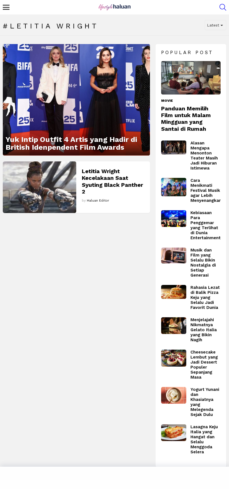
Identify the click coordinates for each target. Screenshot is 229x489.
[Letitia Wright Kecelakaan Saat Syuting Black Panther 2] (39, 187)
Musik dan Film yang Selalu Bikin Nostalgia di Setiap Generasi (203, 263)
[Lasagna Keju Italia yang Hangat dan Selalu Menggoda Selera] (173, 432)
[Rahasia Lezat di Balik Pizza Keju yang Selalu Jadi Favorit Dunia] (173, 292)
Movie (167, 101)
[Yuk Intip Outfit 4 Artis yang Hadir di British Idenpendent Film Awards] (76, 100)
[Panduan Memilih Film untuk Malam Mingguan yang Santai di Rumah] (191, 78)
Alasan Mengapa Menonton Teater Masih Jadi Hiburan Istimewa (204, 156)
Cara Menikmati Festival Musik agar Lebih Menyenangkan (205, 190)
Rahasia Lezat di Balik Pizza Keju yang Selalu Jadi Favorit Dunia (205, 297)
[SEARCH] (223, 7)
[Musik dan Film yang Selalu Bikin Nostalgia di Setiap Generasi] (173, 255)
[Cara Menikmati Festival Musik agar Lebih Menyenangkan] (173, 187)
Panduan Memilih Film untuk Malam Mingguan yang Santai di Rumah (186, 118)
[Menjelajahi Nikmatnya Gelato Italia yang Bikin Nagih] (173, 325)
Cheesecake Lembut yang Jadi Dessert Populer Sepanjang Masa (204, 365)
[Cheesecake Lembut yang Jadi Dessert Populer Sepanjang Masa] (173, 358)
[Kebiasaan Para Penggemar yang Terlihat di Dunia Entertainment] (173, 218)
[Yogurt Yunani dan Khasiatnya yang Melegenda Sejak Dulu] (173, 395)
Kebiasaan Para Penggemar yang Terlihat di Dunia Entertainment (205, 225)
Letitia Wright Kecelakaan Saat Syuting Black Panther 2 (112, 181)
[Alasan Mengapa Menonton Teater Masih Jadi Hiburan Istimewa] (173, 148)
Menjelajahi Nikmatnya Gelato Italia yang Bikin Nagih (203, 329)
